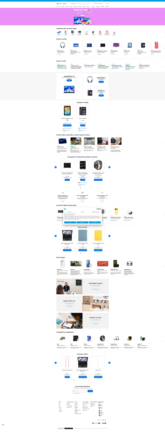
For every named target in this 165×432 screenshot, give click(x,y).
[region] (82, 16)
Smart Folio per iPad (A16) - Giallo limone (98, 244)
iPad (59, 404)
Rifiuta (70, 222)
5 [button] (79, 380)
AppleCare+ (76, 412)
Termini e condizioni (85, 403)
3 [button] (83, 253)
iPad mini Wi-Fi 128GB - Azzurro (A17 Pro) (67, 119)
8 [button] (83, 380)
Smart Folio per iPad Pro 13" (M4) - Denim (82, 244)
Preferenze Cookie (61, 428)
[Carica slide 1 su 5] (80, 25)
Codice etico (92, 403)
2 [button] (81, 253)
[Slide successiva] (164, 33)
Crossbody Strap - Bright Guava (67, 370)
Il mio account (84, 410)
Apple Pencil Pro (98, 370)
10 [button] (85, 380)
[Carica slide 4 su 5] (83, 25)
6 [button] (80, 380)
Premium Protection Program (78, 410)
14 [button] (90, 380)
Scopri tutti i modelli (67, 125)
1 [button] (80, 253)
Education (76, 404)
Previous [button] (56, 0)
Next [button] (108, 0)
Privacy (83, 404)
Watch (60, 407)
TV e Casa (60, 410)
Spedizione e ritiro (85, 407)
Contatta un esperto (96, 289)
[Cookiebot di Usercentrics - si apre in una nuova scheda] (97, 209)
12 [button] (88, 380)
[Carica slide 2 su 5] (81, 25)
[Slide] (82, 16)
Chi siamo (68, 403)
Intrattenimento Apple (78, 413)
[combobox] (80, 3)
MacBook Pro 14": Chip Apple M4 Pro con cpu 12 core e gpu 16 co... (67, 173)
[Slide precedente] (56, 167)
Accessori (60, 411)
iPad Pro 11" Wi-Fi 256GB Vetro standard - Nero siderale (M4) (83, 173)
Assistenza (76, 403)
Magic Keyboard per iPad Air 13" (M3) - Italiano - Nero (67, 244)
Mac (59, 403)
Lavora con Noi (69, 407)
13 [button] (89, 380)
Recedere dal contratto (69, 428)
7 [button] (81, 380)
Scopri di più (95, 323)
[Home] (59, 3)
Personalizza (82, 222)
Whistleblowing (92, 404)
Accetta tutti (95, 222)
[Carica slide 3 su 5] (82, 25)
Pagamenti (76, 407)
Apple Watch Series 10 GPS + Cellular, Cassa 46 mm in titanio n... (98, 173)
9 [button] (84, 380)
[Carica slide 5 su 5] (85, 25)
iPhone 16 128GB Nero (82, 118)
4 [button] (84, 253)
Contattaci (68, 404)
